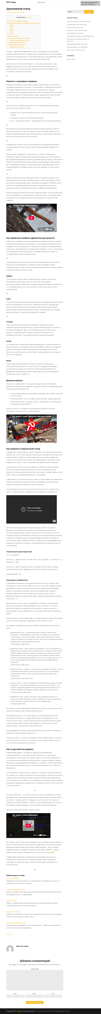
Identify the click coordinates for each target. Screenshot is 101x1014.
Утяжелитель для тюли (75, 27)
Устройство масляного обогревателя (80, 36)
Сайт (53, 993)
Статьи (9, 934)
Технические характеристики (19, 40)
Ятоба (11, 32)
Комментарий (35, 969)
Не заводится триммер (75, 33)
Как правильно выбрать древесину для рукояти (23, 23)
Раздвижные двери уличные (77, 44)
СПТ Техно (11, 2)
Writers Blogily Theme (61, 1011)
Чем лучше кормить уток (76, 50)
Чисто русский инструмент (16, 45)
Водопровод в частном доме (77, 47)
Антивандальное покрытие (77, 24)
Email (34, 993)
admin (10, 12)
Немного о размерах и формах (17, 21)
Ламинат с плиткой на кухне (77, 30)
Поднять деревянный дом (16, 890)
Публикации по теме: (16, 47)
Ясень (11, 34)
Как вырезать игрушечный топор (18, 38)
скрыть (28, 17)
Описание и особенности (17, 43)
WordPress (48, 1011)
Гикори (11, 30)
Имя (15, 993)
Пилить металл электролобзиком (79, 21)
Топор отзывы (11, 901)
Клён (11, 27)
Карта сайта (41, 2)
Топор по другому (12, 878)
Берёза (11, 25)
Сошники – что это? (13, 912)
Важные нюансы (12, 36)
